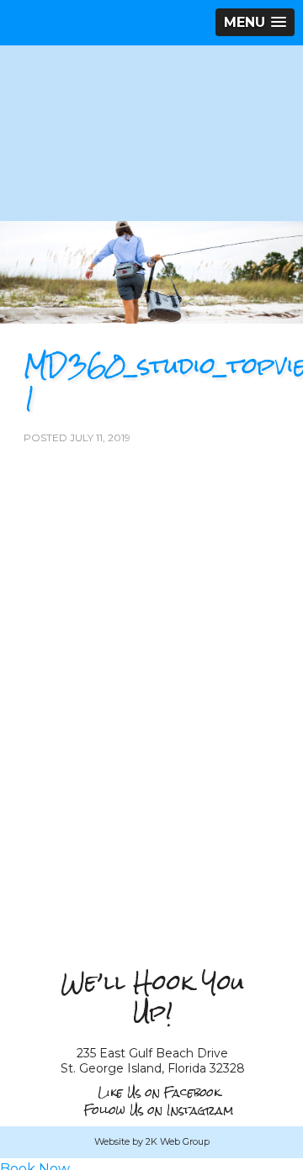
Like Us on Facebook (159, 1093)
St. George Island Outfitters (151, 143)
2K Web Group (178, 1141)
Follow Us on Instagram (158, 1111)
